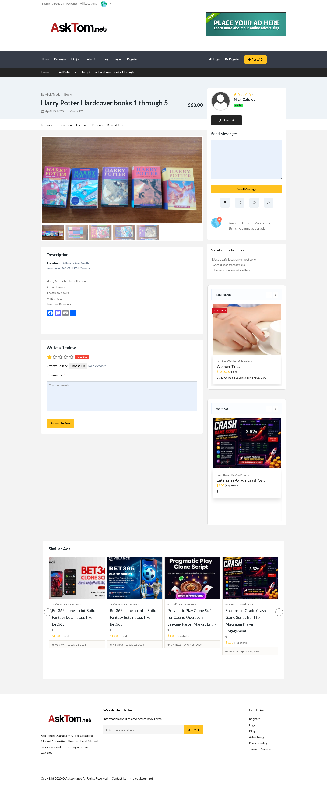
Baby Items (223, 474)
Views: (77, 111)
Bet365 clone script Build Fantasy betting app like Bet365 (73, 617)
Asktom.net (73, 778)
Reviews (97, 125)
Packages (72, 3)
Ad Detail (65, 72)
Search (46, 3)
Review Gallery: (57, 365)
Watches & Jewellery (239, 361)
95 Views (118, 644)
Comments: (56, 375)
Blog (106, 59)
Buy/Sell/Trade (50, 94)
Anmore (235, 223)
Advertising (256, 737)
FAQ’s (75, 59)
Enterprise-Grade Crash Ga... (241, 480)
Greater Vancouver (256, 223)
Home (45, 59)
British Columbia (241, 228)
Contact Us (91, 59)
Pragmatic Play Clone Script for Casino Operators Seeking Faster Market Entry (191, 617)
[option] (246, 344)
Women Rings (228, 366)
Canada (259, 228)
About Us (58, 3)
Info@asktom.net (141, 778)
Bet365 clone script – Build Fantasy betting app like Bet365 (133, 617)
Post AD (257, 59)
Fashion (221, 361)
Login (117, 59)
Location (81, 125)
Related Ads (115, 125)
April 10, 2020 (54, 111)
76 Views (234, 651)
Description (64, 125)
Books (68, 94)
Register (132, 59)
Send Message (246, 189)
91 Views (60, 644)
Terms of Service (260, 749)
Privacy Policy (258, 743)
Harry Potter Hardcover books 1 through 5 (108, 72)
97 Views (176, 644)
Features (46, 125)
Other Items (74, 604)
